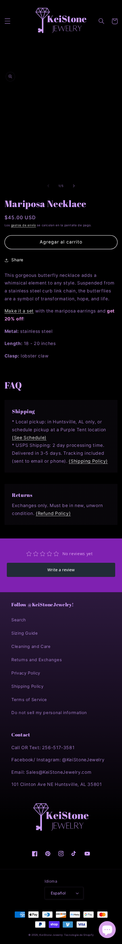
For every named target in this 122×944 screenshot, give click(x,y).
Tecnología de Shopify (79, 935)
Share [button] (17, 259)
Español (58, 893)
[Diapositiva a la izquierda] (48, 186)
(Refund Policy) (53, 513)
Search (18, 619)
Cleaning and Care (31, 646)
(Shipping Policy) (88, 461)
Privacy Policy (25, 673)
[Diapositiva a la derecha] (74, 186)
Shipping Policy (27, 686)
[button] (7, 21)
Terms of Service (29, 699)
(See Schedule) (29, 437)
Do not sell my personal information (49, 712)
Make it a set (19, 311)
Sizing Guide (24, 633)
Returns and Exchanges (36, 659)
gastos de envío (23, 225)
